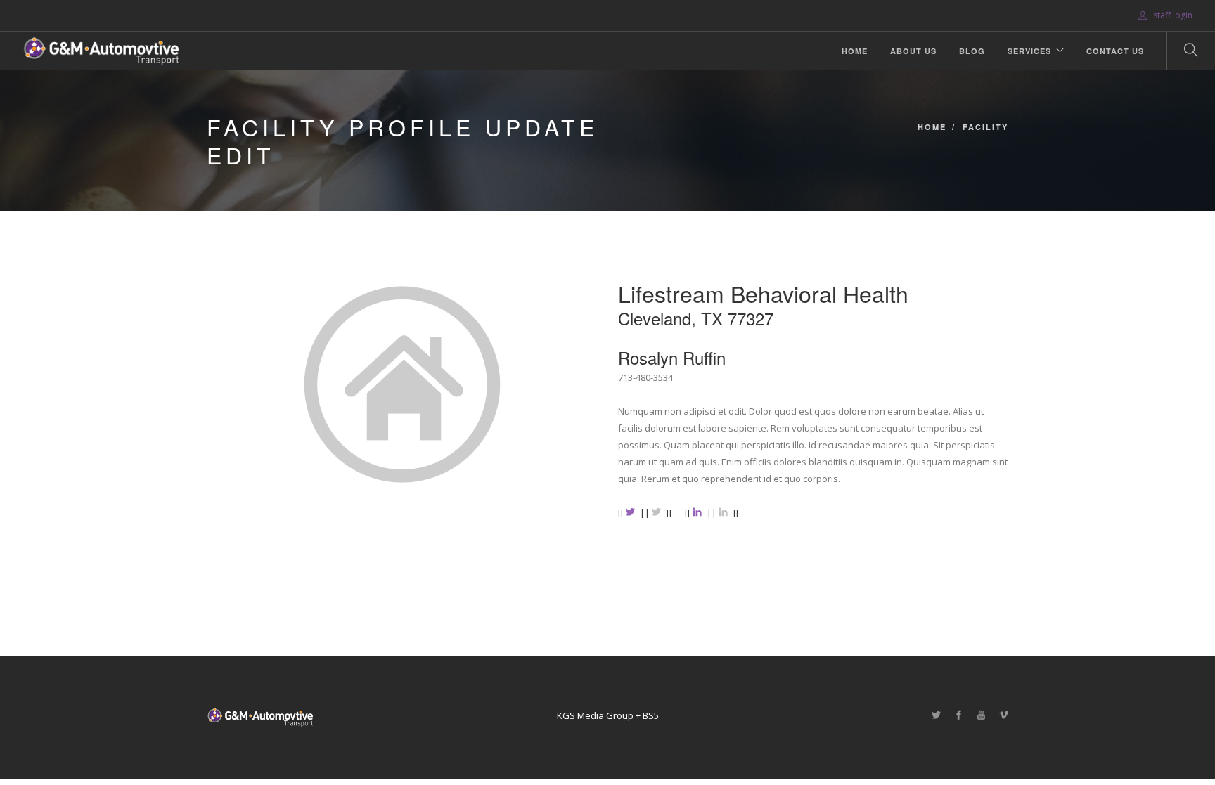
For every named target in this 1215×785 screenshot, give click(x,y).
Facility (985, 127)
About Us (913, 51)
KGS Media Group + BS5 (608, 715)
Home (855, 51)
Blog (972, 51)
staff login (1171, 15)
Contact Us (1115, 51)
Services (1029, 51)
